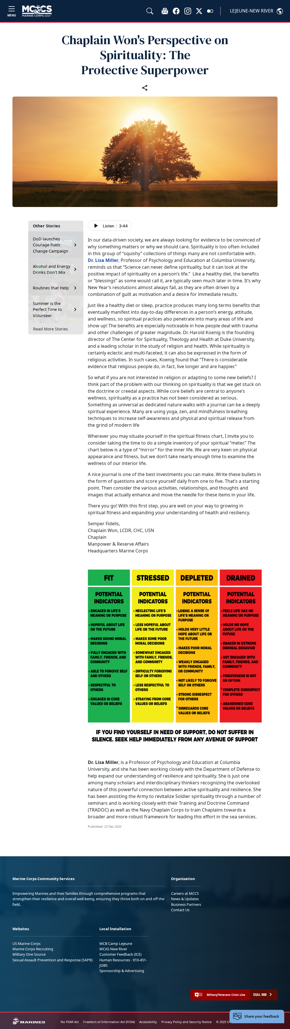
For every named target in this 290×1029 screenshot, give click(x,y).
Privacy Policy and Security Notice (186, 1022)
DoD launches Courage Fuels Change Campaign (50, 245)
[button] (176, 11)
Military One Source (29, 954)
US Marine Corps (26, 943)
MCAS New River (113, 948)
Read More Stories (50, 329)
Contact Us (180, 909)
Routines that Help (51, 288)
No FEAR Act (70, 1022)
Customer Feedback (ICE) (120, 954)
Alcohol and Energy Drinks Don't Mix (51, 269)
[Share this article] (145, 87)
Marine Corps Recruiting (32, 948)
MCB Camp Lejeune (115, 943)
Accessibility (148, 1022)
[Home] (37, 11)
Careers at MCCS (185, 893)
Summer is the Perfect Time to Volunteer (47, 309)
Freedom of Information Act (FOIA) (109, 1022)
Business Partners (186, 904)
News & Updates (185, 898)
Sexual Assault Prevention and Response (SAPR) (52, 959)
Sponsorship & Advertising (121, 970)
